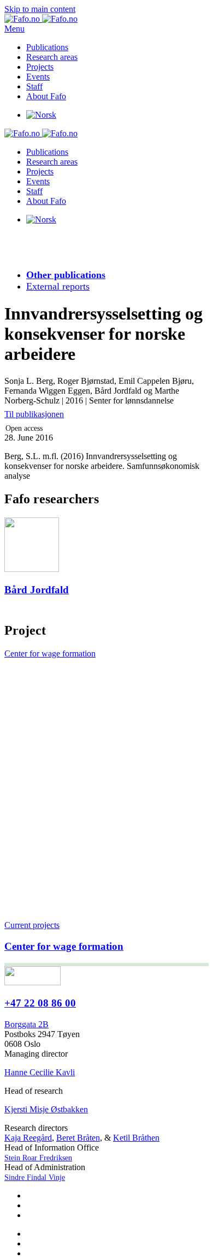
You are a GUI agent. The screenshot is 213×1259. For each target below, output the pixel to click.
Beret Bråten (78, 1137)
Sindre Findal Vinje (34, 1177)
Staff (34, 86)
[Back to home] (41, 18)
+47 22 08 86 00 (40, 1003)
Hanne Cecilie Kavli (39, 1072)
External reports (58, 286)
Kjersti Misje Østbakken (46, 1109)
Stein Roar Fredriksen (38, 1158)
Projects (40, 66)
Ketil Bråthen (136, 1137)
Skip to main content (39, 9)
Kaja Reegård (28, 1137)
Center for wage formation (50, 653)
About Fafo (46, 96)
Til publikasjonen (34, 414)
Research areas (52, 57)
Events (38, 76)
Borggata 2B (26, 1024)
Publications (47, 47)
